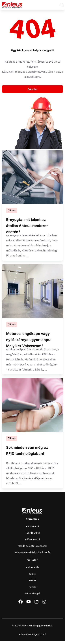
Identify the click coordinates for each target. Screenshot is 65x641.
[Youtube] (28, 601)
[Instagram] (44, 601)
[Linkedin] (36, 601)
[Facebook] (20, 601)
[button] (62, 5)
